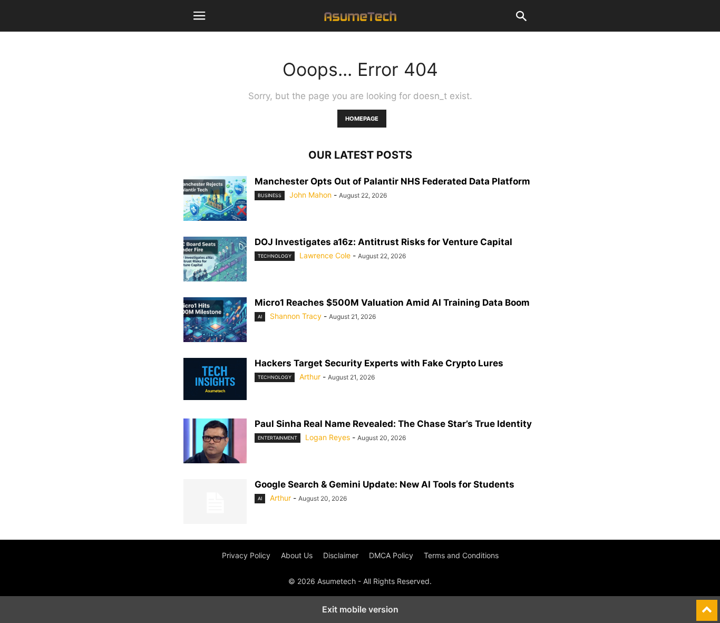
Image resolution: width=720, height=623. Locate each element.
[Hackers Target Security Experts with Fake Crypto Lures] (215, 379)
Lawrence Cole (325, 255)
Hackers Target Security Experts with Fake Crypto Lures (379, 363)
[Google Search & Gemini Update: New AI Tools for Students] (215, 503)
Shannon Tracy (296, 316)
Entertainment (277, 438)
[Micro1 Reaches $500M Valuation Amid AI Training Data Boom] (215, 321)
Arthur (309, 376)
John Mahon (310, 194)
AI (260, 316)
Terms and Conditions (461, 555)
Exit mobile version (360, 609)
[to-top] (706, 605)
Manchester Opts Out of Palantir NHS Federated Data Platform (392, 181)
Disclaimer (340, 555)
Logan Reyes (327, 437)
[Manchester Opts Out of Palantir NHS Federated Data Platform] (215, 199)
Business (269, 195)
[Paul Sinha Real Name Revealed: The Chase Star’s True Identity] (215, 442)
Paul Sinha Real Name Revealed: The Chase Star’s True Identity (393, 423)
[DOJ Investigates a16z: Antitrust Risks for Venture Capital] (215, 260)
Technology (274, 256)
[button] (199, 16)
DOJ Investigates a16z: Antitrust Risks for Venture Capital (383, 242)
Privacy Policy (246, 555)
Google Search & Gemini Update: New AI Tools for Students (384, 484)
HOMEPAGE (361, 118)
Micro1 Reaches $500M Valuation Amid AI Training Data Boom (392, 302)
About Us (297, 555)
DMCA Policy (391, 555)
